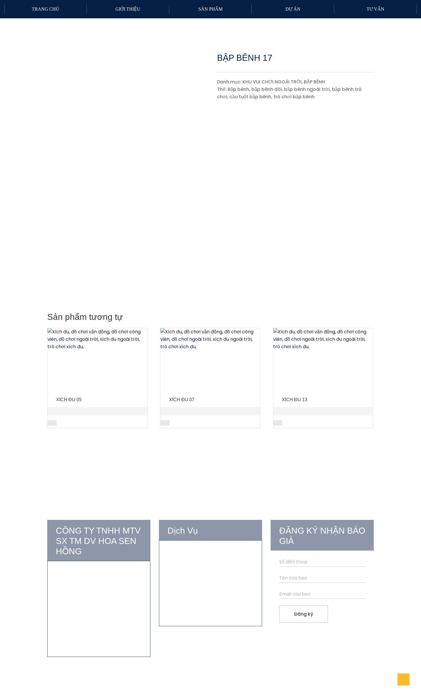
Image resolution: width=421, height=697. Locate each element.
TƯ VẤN (375, 9)
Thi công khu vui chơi (191, 573)
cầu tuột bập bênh (250, 96)
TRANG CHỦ (45, 9)
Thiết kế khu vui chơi (190, 562)
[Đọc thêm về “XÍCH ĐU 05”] (52, 423)
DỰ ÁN (293, 9)
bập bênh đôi (266, 89)
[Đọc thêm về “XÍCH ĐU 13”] (277, 423)
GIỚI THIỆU (127, 9)
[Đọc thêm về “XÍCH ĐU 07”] (165, 423)
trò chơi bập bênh (294, 96)
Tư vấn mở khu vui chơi (193, 552)
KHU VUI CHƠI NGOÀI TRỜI (272, 82)
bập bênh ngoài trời (307, 89)
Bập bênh (238, 89)
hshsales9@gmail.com (87, 613)
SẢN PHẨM (210, 9)
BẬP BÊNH (314, 82)
